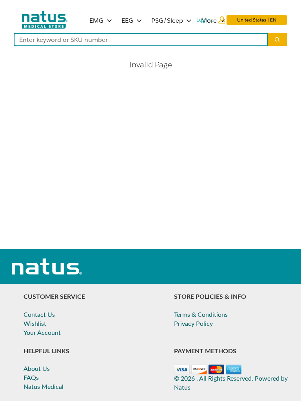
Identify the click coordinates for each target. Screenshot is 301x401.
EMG (96, 20)
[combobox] (138, 39)
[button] (211, 20)
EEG (127, 20)
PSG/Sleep (167, 20)
